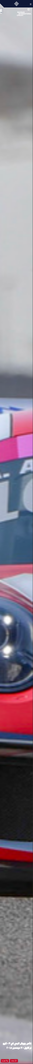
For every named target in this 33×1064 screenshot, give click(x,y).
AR (28, 9)
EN (30, 9)
